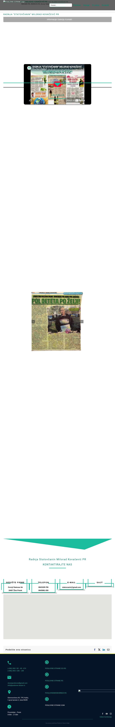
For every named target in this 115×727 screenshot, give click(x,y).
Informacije (52, 19)
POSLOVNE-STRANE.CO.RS (55, 668)
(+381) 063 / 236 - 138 (16, 671)
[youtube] (107, 714)
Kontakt (68, 19)
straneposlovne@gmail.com (17, 683)
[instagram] (111, 714)
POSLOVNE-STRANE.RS (54, 681)
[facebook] (103, 714)
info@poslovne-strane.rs (16, 685)
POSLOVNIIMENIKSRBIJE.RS (55, 693)
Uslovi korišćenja (106, 717)
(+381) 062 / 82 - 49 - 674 (17, 668)
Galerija (61, 19)
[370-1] (58, 293)
